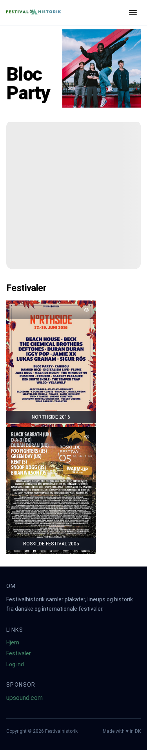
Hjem (12, 642)
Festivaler (18, 653)
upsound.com (24, 697)
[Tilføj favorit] (86, 310)
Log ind (15, 664)
